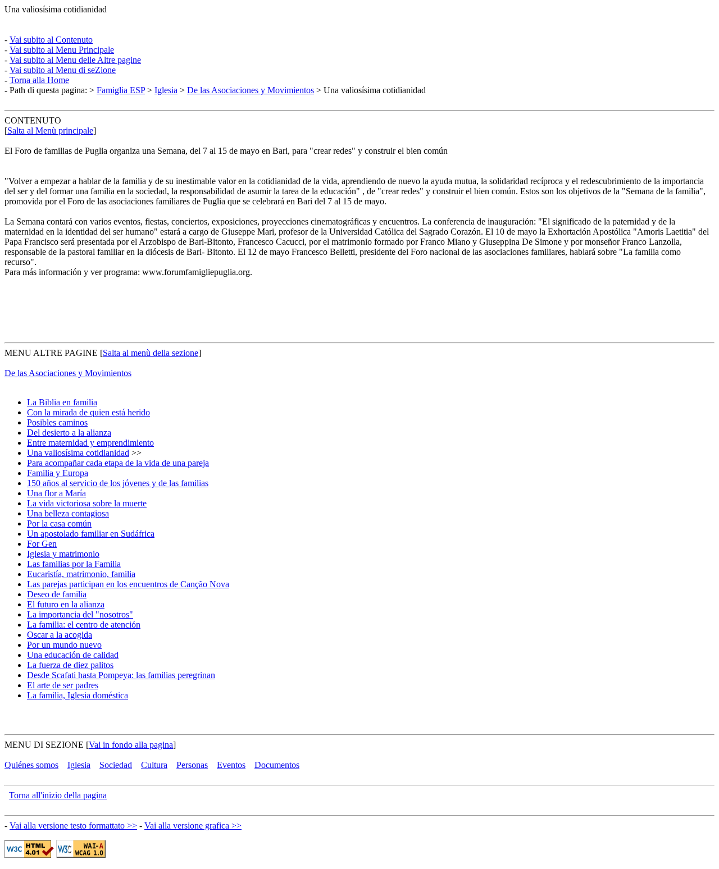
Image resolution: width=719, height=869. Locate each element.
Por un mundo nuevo (64, 645)
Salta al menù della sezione (150, 353)
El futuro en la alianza (65, 604)
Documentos (276, 765)
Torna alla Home (39, 80)
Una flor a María (56, 493)
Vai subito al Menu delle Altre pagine (75, 60)
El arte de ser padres (62, 685)
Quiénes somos (31, 765)
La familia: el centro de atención (83, 624)
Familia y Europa (57, 473)
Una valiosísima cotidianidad (78, 453)
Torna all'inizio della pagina (58, 795)
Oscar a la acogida (59, 634)
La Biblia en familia (62, 402)
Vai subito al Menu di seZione (63, 70)
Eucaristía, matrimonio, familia (81, 574)
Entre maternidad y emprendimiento (90, 442)
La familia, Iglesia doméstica (77, 695)
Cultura (154, 765)
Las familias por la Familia (74, 564)
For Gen (42, 543)
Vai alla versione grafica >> (193, 825)
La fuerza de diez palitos (70, 665)
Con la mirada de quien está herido (88, 412)
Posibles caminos (57, 422)
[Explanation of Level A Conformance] (81, 854)
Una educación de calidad (73, 655)
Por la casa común (59, 523)
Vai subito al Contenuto (51, 39)
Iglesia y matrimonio (63, 554)
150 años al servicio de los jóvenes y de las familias (117, 483)
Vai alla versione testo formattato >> (73, 825)
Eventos (231, 765)
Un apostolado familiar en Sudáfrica (90, 533)
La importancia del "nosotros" (80, 614)
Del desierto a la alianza (69, 432)
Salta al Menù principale (50, 130)
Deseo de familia (57, 594)
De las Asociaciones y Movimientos (250, 90)
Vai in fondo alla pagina (131, 744)
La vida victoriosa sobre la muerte (87, 503)
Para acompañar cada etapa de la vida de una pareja (118, 463)
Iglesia (166, 90)
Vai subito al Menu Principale (62, 49)
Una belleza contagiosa (68, 513)
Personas (192, 765)
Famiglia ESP (121, 90)
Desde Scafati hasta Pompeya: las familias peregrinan (121, 675)
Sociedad (115, 765)
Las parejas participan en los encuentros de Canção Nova (128, 584)
